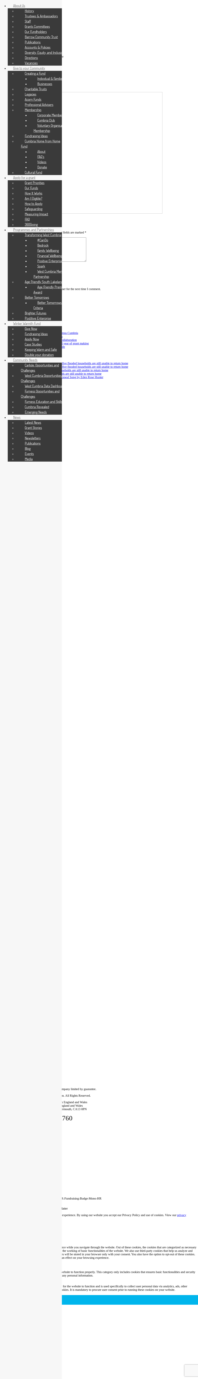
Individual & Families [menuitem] (50, 78)
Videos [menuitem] (41, 162)
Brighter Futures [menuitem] (35, 313)
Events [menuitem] (29, 454)
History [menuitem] (29, 11)
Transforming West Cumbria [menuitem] (43, 235)
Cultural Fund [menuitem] (33, 172)
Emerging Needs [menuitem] (36, 412)
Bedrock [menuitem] (43, 245)
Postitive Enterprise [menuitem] (38, 318)
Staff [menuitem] (28, 21)
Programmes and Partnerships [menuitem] (33, 230)
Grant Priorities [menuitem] (34, 183)
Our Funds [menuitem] (31, 188)
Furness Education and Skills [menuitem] (43, 401)
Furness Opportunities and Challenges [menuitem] (40, 393)
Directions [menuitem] (31, 58)
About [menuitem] (41, 151)
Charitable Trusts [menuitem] (36, 89)
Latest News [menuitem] (33, 422)
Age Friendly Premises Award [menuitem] (50, 289)
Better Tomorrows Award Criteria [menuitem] (52, 305)
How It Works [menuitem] (33, 193)
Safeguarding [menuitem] (33, 209)
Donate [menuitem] (42, 167)
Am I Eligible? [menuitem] (33, 198)
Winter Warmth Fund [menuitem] (27, 323)
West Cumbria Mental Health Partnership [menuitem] (54, 274)
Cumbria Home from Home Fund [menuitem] (40, 143)
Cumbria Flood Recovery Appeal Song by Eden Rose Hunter (65, 377)
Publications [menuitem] (33, 42)
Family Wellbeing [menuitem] (48, 250)
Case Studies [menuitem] (33, 344)
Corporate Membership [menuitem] (52, 115)
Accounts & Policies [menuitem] (37, 47)
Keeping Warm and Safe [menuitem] (41, 349)
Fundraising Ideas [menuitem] (36, 136)
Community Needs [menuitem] (25, 360)
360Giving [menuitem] (31, 224)
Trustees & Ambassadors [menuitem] (41, 16)
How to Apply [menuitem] (34, 203)
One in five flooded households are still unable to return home (90, 363)
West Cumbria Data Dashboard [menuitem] (45, 386)
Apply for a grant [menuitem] (24, 177)
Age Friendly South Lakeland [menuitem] (44, 282)
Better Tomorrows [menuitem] (37, 297)
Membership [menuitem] (33, 110)
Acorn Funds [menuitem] (33, 99)
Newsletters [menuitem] (33, 438)
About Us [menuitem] (19, 5)
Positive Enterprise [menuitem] (50, 261)
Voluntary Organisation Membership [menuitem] (50, 128)
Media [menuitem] (29, 459)
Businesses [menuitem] (44, 84)
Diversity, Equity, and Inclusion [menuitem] (44, 52)
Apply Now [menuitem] (32, 339)
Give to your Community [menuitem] (29, 68)
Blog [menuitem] (28, 448)
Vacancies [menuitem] (31, 63)
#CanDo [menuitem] (42, 240)
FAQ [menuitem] (27, 219)
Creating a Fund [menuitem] (35, 73)
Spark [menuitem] (41, 266)
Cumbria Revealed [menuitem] (37, 407)
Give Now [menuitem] (31, 329)
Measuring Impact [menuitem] (36, 214)
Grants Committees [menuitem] (37, 26)
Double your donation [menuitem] (39, 355)
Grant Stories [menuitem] (33, 428)
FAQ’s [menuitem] (40, 157)
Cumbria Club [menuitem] (46, 120)
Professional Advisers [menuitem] (39, 104)
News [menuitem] (16, 417)
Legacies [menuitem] (30, 94)
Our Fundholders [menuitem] (36, 32)
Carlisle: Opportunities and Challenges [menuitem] (40, 367)
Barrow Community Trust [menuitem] (41, 37)
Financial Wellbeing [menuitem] (49, 256)
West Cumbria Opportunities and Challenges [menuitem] (44, 378)
